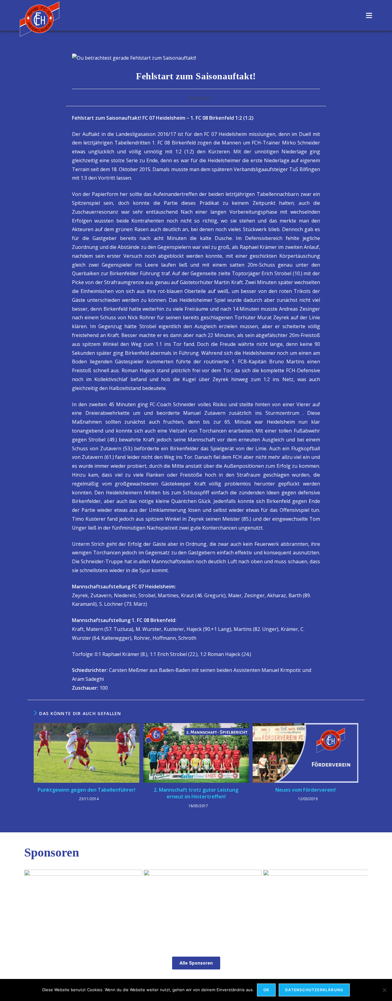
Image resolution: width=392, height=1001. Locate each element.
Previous (31, 905)
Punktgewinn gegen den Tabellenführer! (86, 789)
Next (360, 905)
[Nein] (384, 990)
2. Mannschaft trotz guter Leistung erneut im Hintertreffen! (196, 793)
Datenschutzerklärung (314, 990)
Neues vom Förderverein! (305, 789)
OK (266, 990)
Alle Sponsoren (196, 963)
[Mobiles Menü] (369, 15)
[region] (196, 906)
